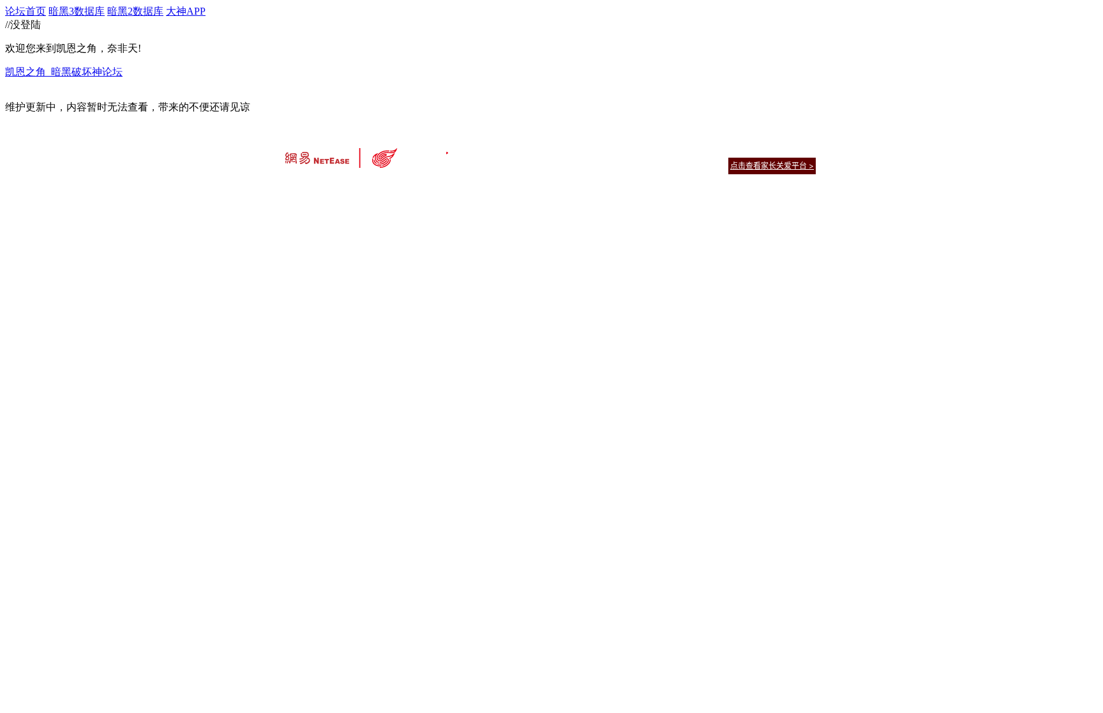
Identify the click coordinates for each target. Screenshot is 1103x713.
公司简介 (494, 149)
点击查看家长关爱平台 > (772, 165)
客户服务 (532, 149)
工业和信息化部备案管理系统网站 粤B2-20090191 (462, 188)
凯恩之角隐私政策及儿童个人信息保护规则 (629, 149)
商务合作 (762, 149)
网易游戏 (724, 149)
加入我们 (800, 149)
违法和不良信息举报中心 (327, 188)
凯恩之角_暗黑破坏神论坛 (64, 71)
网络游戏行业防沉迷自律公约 (642, 165)
